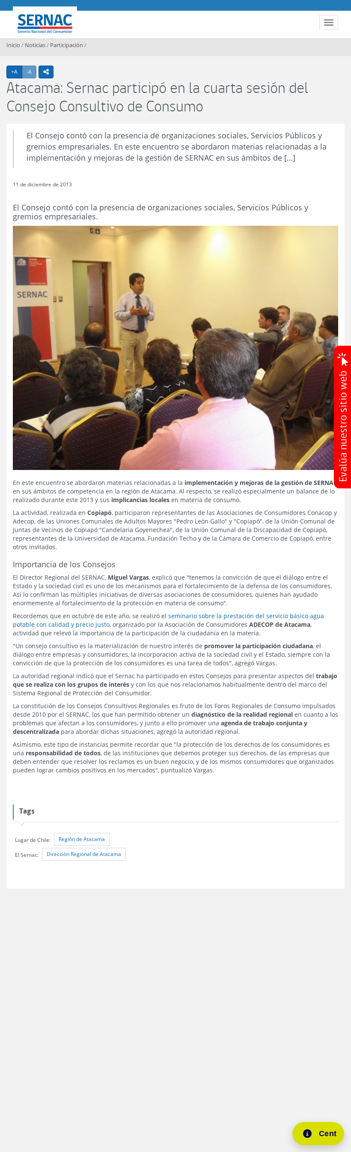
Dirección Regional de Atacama (84, 854)
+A (16, 71)
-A (31, 71)
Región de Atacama (82, 839)
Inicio (13, 45)
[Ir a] (175, 348)
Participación (66, 45)
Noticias (35, 45)
